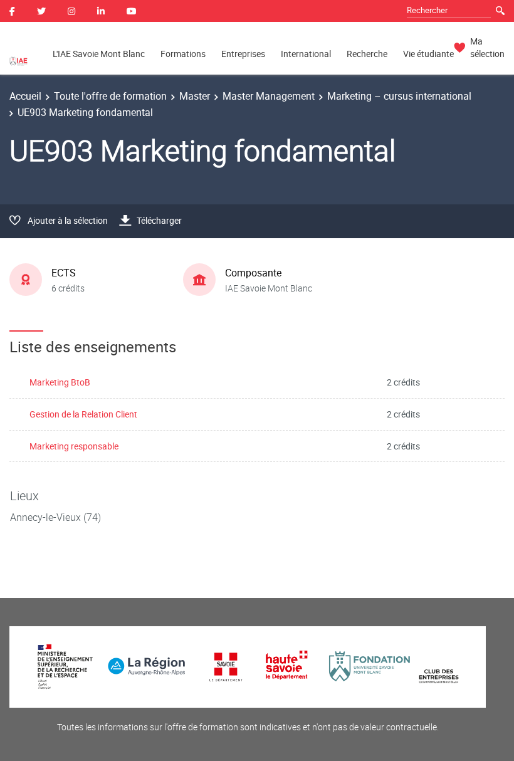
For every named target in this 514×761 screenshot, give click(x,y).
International (306, 54)
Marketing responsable (73, 446)
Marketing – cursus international (399, 96)
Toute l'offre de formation (110, 96)
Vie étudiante (428, 54)
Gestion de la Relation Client (83, 414)
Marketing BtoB (59, 382)
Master (194, 96)
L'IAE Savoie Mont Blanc (99, 54)
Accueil (25, 96)
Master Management (269, 96)
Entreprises (243, 54)
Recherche (367, 54)
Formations (183, 54)
